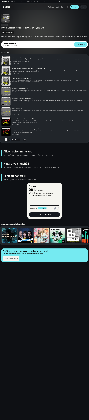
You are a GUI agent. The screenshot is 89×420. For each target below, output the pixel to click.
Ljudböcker (59, 7)
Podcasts (51, 7)
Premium (33, 186)
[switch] (56, 208)
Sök (67, 7)
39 (25, 139)
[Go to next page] (28, 139)
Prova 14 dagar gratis (44, 214)
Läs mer (61, 1)
